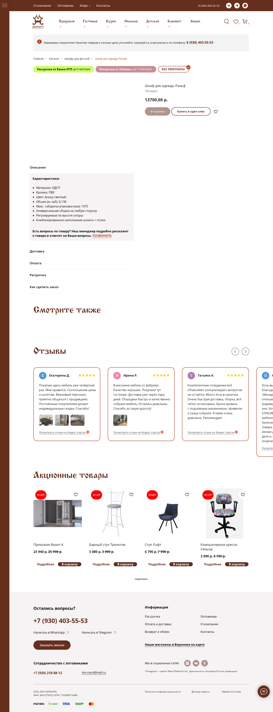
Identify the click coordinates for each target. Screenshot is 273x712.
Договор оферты (200, 691)
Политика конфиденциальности (163, 691)
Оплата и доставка (158, 624)
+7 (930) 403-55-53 (60, 620)
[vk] (229, 5)
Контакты (103, 6)
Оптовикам (65, 6)
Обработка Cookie (231, 691)
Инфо (84, 6)
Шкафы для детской (77, 58)
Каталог (54, 58)
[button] (52, 645)
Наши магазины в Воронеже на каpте (174, 644)
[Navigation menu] (4, 5)
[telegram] (237, 5)
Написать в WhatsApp (49, 632)
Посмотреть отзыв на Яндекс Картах (62, 432)
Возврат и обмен (157, 632)
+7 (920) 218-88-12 (47, 673)
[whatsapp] (245, 5)
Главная (38, 58)
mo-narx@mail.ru (94, 672)
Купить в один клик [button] (191, 111)
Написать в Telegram (97, 632)
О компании (42, 6)
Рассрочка (152, 616)
